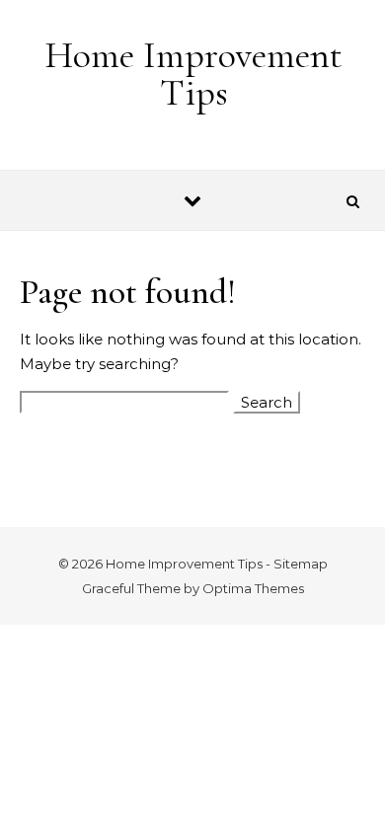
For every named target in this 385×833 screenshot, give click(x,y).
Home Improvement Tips (193, 74)
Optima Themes (253, 588)
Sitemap (300, 563)
